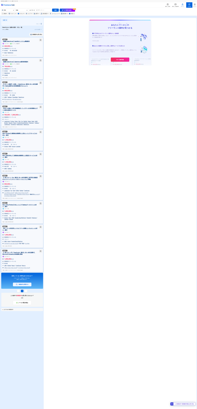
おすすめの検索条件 (8, 309)
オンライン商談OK (16, 43)
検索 (55, 10)
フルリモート (7, 43)
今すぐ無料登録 (120, 59)
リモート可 (6, 88)
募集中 (5, 13)
